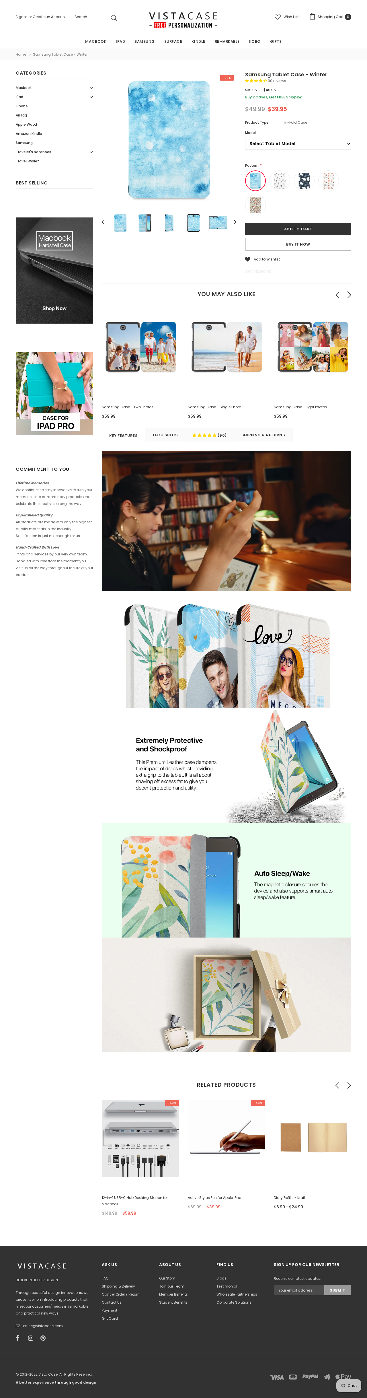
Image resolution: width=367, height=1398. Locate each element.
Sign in (21, 16)
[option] (169, 140)
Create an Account (49, 16)
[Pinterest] (44, 1338)
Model (250, 132)
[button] (256, 80)
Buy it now (298, 244)
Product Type (257, 122)
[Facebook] (20, 1338)
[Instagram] (32, 1338)
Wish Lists (292, 16)
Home (21, 54)
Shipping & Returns (263, 435)
